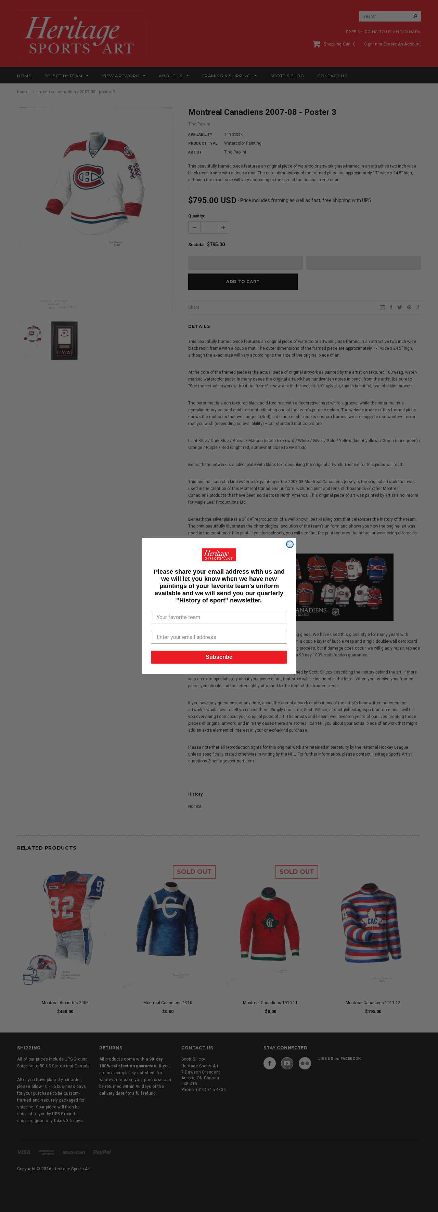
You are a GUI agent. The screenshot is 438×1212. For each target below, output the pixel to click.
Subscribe (219, 657)
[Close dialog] (289, 544)
